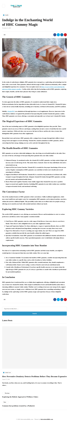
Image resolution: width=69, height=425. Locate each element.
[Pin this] (65, 34)
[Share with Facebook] (54, 34)
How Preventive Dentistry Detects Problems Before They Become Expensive (34, 376)
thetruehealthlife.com (47, 419)
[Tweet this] (58, 34)
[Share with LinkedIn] (61, 34)
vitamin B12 (11, 111)
